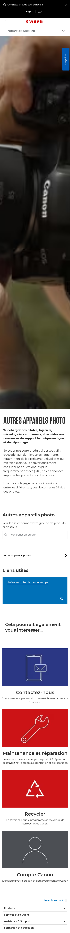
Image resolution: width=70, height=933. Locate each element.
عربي (40, 11)
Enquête (66, 59)
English (29, 11)
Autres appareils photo (35, 555)
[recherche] (5, 22)
